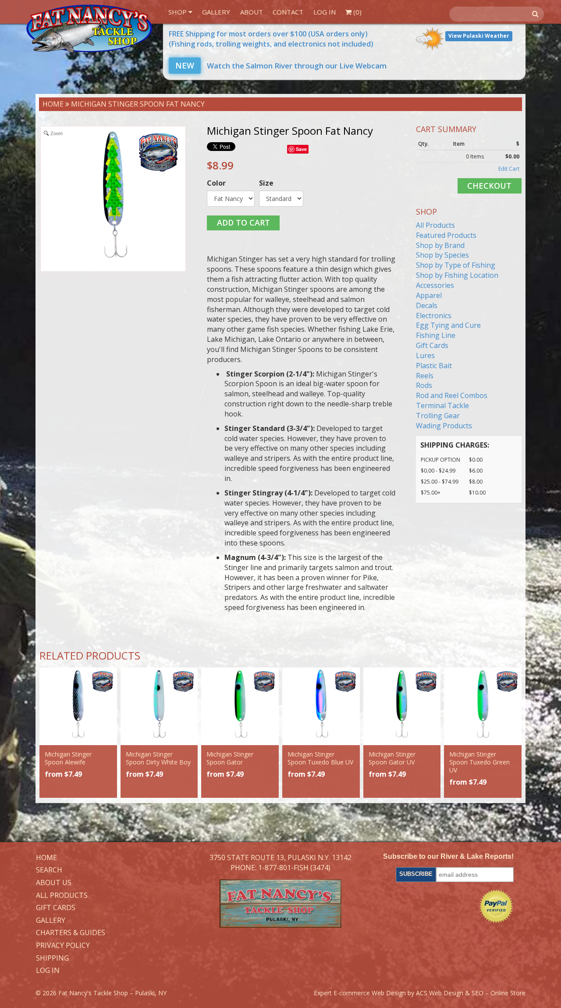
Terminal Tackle (442, 405)
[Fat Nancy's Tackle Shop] (89, 29)
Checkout (489, 185)
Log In (324, 11)
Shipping (52, 958)
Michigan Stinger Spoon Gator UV (392, 758)
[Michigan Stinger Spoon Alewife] (78, 706)
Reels (424, 375)
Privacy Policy (63, 946)
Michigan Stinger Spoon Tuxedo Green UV (479, 762)
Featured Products (446, 235)
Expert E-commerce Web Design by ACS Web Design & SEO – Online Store (419, 993)
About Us (53, 883)
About (251, 11)
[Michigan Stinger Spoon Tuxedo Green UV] (483, 706)
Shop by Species (442, 255)
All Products (435, 225)
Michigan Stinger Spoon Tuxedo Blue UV (320, 758)
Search (49, 870)
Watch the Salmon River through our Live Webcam (281, 66)
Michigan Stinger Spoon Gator (229, 758)
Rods (424, 385)
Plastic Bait (434, 365)
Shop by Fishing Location (457, 275)
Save (301, 149)
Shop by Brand (440, 245)
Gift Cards (432, 345)
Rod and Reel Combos (451, 395)
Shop (178, 11)
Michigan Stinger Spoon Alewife (68, 758)
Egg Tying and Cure (448, 325)
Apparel (429, 295)
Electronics (433, 315)
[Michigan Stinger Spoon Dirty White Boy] (159, 706)
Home (53, 104)
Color (216, 183)
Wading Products (444, 425)
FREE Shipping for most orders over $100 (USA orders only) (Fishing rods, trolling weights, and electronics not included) (271, 39)
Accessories (435, 285)
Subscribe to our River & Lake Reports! (448, 856)
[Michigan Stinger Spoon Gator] (240, 706)
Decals (426, 305)
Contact (288, 11)
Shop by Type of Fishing (455, 265)
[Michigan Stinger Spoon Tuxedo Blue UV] (321, 706)
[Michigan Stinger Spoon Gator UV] (402, 706)
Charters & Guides (70, 933)
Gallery (216, 11)
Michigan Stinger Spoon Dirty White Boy (158, 758)
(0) (357, 11)
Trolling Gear (438, 415)
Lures (425, 355)
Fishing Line (435, 335)
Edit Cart (508, 168)
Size (266, 183)
